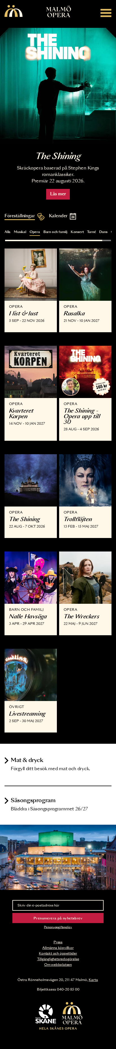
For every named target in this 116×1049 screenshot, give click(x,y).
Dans (103, 232)
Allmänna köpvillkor (57, 947)
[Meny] (106, 13)
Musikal (20, 232)
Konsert (77, 232)
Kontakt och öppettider (58, 953)
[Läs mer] (58, 86)
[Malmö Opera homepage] (14, 11)
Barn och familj (55, 232)
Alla (7, 232)
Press (58, 942)
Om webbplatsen (58, 964)
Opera (35, 232)
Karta (93, 980)
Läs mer (58, 194)
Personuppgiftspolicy (58, 927)
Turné (91, 232)
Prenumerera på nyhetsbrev (58, 918)
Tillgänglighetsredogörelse (58, 959)
